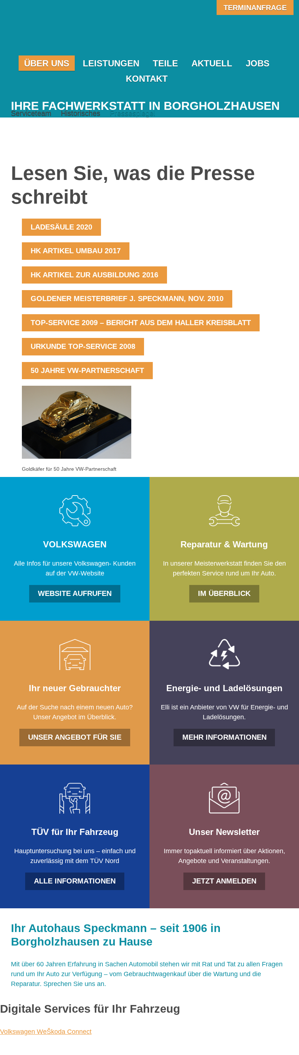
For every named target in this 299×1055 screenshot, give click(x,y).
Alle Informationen (75, 881)
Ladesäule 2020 (61, 227)
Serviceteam (31, 113)
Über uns (46, 63)
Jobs (257, 63)
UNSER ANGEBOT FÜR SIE (74, 737)
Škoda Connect (69, 1031)
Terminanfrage (255, 8)
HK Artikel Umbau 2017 (76, 251)
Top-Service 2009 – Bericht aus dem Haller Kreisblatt (141, 323)
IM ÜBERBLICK (224, 593)
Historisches (80, 113)
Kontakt (147, 79)
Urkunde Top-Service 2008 (83, 346)
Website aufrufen (75, 593)
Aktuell (211, 63)
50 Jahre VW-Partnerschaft (87, 370)
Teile (165, 63)
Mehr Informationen (224, 737)
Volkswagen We (23, 1031)
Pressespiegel (132, 113)
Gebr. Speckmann (76, 34)
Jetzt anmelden (224, 881)
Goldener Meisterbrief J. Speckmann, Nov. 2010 (127, 298)
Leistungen (111, 63)
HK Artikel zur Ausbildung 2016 (94, 275)
